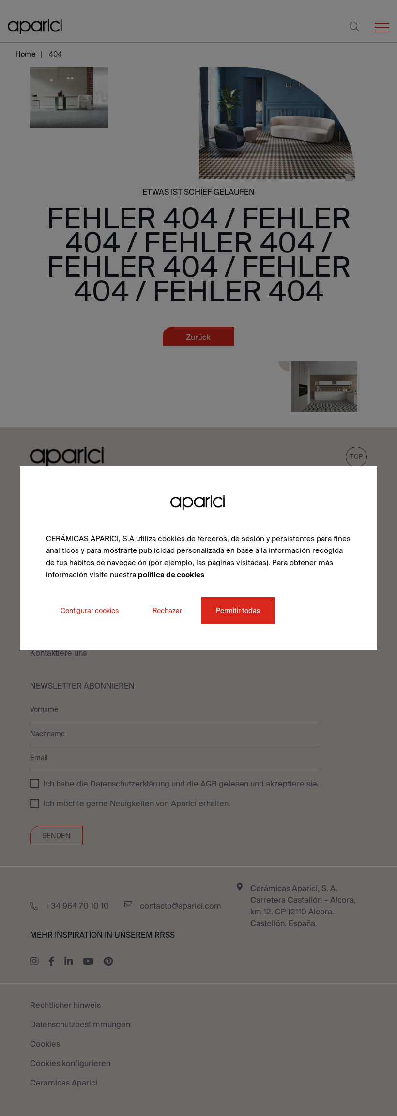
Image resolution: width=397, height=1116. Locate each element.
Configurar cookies (90, 610)
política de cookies (171, 574)
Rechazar (167, 610)
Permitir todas (238, 610)
